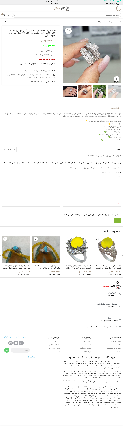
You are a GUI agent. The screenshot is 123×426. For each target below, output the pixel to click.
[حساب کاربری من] (8, 15)
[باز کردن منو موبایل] (118, 8)
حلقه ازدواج (29, 70)
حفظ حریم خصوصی (114, 348)
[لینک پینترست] (38, 81)
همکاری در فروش (54, 348)
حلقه (18, 74)
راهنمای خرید (86, 337)
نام (119, 204)
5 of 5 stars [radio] (103, 172)
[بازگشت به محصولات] (6, 21)
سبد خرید (87, 344)
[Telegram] (15, 343)
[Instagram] (10, 343)
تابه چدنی (88, 377)
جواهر (23, 74)
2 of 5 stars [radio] (108, 172)
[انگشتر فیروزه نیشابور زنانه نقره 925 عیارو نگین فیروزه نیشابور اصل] (46, 250)
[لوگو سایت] (61, 8)
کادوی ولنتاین (50, 77)
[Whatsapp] (21, 343)
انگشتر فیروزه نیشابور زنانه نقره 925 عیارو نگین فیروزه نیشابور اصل (47, 266)
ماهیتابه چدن (102, 377)
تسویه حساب (86, 341)
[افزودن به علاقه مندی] (96, 239)
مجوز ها (57, 341)
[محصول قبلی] (9, 21)
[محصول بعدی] (3, 21)
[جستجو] (14, 15)
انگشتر (47, 74)
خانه (119, 22)
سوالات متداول (116, 341)
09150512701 (109, 4)
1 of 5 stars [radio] (110, 172)
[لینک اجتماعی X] (41, 81)
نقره (30, 77)
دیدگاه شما (117, 176)
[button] (118, 54)
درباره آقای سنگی (54, 337)
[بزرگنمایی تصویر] (116, 79)
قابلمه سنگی (74, 400)
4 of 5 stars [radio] (105, 172)
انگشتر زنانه (101, 22)
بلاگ (58, 351)
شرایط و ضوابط (85, 348)
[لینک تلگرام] (32, 81)
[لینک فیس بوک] (44, 81)
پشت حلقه (30, 74)
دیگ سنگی (111, 373)
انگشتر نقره (112, 22)
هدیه (26, 77)
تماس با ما (117, 351)
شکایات (118, 344)
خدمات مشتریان (115, 337)
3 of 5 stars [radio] (107, 172)
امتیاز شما (117, 173)
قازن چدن (95, 377)
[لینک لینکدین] (35, 81)
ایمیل (57, 204)
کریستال (36, 77)
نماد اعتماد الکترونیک (53, 344)
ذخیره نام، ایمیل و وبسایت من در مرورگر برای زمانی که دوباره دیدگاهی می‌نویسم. (91, 214)
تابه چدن (109, 377)
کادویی (42, 77)
